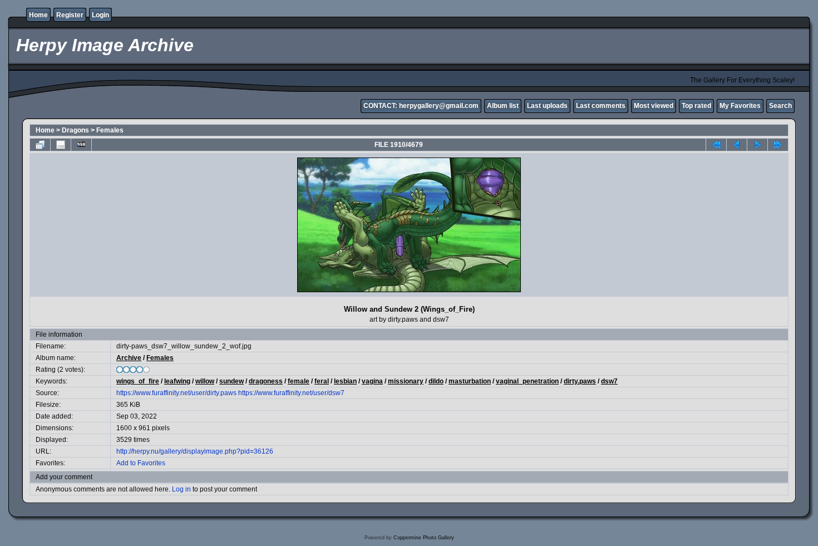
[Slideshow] (81, 145)
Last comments (600, 106)
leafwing (177, 381)
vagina (372, 381)
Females (110, 130)
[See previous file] (737, 145)
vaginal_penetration (527, 381)
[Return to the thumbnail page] (40, 145)
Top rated (696, 106)
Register (69, 15)
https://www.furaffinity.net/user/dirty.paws (176, 393)
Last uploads (547, 106)
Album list (503, 106)
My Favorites (740, 106)
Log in (181, 489)
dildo (436, 381)
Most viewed (653, 106)
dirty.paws (580, 381)
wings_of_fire (137, 381)
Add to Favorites (140, 463)
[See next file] (757, 145)
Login (100, 15)
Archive (128, 358)
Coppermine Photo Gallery (423, 537)
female (298, 381)
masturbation (470, 381)
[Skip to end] (778, 145)
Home (38, 15)
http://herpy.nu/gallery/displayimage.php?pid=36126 (194, 451)
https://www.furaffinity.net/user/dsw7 (291, 393)
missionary (405, 381)
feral (321, 381)
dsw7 (609, 381)
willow (204, 381)
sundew (231, 381)
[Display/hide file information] (61, 145)
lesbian (345, 381)
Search (780, 106)
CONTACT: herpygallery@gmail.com (421, 106)
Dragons (75, 130)
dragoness (266, 381)
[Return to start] (716, 145)
